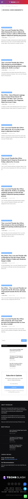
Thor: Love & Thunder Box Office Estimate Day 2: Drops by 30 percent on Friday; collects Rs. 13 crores (13, 160)
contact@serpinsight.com (10, 459)
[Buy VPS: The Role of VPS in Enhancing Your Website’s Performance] (5, 365)
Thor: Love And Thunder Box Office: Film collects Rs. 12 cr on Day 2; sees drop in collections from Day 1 (12, 129)
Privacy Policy (12, 392)
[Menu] (2, 2)
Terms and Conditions (13, 491)
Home (7, 488)
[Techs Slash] (14, 2)
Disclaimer (4, 491)
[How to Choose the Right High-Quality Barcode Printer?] (5, 351)
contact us (18, 488)
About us (12, 488)
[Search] (26, 2)
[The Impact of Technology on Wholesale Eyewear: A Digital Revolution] (5, 357)
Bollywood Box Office (7, 27)
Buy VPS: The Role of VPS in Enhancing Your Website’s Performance (16, 365)
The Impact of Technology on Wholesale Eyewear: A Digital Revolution (16, 357)
